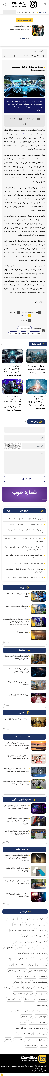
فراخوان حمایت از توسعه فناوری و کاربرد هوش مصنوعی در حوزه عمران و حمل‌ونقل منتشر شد (37, 369)
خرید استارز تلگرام (30, 976)
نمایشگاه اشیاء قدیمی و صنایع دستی (17, 718)
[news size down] (30, 124)
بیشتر (7, 642)
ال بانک (30, 1033)
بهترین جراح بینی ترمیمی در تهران (36, 1039)
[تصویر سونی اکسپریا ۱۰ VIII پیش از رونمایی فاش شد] (38, 871)
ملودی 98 (23, 1022)
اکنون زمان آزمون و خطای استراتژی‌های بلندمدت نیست (19, 28)
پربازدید (41, 510)
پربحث (7, 510)
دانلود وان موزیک (31, 1045)
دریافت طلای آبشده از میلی (38, 970)
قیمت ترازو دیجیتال (40, 959)
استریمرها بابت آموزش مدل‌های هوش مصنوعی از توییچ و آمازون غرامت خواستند (16, 808)
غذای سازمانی (7, 987)
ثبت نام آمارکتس (41, 1005)
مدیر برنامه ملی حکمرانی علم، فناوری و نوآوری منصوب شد (24, 531)
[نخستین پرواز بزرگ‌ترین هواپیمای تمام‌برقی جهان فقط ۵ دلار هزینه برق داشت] (38, 746)
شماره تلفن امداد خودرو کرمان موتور (22, 930)
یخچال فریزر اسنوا (41, 1016)
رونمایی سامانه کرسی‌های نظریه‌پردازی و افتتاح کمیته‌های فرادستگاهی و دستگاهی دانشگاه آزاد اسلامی (16, 622)
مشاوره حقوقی (42, 999)
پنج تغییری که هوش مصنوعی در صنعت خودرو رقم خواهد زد (12, 372)
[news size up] (19, 124)
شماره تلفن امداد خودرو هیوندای (36, 941)
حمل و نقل (13, 333)
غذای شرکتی (30, 987)
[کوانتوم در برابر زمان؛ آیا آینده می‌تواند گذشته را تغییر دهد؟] (38, 659)
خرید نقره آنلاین (41, 953)
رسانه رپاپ (19, 947)
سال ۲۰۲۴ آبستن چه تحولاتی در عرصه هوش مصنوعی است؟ (37, 405)
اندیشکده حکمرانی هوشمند (22, 959)
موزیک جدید (11, 919)
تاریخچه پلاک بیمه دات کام (38, 1022)
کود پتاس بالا (29, 947)
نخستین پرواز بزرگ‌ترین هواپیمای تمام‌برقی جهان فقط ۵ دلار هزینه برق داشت (17, 745)
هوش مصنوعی (35, 333)
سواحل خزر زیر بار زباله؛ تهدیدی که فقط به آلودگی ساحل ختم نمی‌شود (24, 570)
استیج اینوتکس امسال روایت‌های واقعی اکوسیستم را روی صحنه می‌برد (24, 539)
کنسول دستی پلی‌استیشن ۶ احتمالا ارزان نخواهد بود (17, 882)
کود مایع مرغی (8, 947)
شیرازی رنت (26, 982)
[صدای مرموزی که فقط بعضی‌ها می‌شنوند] (38, 685)
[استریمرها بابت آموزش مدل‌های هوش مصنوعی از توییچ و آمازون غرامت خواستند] (38, 808)
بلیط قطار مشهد (21, 1028)
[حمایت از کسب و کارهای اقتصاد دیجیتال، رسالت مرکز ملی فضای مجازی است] (38, 821)
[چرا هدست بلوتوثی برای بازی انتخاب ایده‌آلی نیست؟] (38, 897)
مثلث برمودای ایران (22, 632)
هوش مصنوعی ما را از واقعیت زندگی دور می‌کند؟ (27, 563)
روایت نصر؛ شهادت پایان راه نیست (17, 694)
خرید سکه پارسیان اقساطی (17, 970)
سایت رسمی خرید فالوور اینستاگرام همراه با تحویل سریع (28, 1010)
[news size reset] (24, 124)
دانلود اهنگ (20, 964)
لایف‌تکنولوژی (24, 134)
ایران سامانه (33, 1071)
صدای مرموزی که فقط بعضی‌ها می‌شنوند (18, 683)
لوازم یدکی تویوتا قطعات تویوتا (23, 993)
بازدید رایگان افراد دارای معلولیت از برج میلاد (12, 408)
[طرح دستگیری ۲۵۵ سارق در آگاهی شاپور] (38, 596)
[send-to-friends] (15, 56)
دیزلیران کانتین (42, 947)
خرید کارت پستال (41, 993)
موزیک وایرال (18, 941)
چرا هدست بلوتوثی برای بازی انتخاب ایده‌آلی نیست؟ (17, 895)
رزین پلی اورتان (42, 930)
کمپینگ (16, 982)
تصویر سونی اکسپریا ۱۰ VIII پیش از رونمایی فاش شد (17, 869)
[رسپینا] (24, 494)
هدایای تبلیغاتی (42, 987)
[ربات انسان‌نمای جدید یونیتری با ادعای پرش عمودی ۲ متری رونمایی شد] (38, 772)
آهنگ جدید (43, 976)
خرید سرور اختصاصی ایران (38, 1028)
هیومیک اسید (18, 924)
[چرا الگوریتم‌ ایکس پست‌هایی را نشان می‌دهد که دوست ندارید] (38, 759)
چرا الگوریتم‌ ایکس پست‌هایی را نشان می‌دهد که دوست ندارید (16, 757)
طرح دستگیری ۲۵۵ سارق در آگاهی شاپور (17, 594)
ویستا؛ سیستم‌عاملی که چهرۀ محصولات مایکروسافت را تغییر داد (24, 579)
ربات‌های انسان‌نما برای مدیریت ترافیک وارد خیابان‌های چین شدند (16, 782)
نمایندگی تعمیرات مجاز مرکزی (37, 919)
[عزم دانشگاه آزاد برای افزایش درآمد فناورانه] (38, 609)
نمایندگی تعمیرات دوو (40, 982)
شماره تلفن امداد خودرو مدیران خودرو (34, 936)
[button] (28, 38)
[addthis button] (20, 119)
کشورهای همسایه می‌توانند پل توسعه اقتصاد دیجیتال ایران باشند (17, 832)
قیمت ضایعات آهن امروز (25, 953)
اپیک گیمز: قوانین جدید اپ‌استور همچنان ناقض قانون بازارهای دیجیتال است (24, 556)
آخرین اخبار (24, 510)
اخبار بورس (43, 1045)
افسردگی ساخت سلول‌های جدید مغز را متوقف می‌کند (25, 518)
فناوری (35, 51)
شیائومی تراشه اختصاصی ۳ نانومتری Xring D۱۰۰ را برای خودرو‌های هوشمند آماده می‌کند (16, 858)
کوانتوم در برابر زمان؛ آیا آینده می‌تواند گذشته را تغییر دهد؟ (16, 657)
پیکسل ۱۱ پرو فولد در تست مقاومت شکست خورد (26, 524)
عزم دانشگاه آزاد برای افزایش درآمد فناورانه (17, 607)
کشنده (7, 959)
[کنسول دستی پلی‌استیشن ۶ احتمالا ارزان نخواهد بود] (38, 884)
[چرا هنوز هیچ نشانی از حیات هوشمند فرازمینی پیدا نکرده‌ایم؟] (38, 672)
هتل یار (19, 976)
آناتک (41, 51)
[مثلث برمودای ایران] (38, 635)
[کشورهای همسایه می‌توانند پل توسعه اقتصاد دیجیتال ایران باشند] (38, 834)
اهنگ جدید (18, 1039)
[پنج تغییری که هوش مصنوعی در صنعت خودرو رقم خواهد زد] (12, 356)
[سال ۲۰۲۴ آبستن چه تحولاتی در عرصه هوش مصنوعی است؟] (37, 386)
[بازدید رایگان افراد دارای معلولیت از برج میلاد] (12, 386)
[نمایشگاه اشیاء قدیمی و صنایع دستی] (38, 722)
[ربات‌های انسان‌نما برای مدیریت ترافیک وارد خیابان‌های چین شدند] (38, 784)
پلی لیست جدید (41, 964)
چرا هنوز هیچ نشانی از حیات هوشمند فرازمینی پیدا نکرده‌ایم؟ (17, 670)
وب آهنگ (21, 919)
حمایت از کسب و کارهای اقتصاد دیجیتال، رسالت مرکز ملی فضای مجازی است (18, 821)
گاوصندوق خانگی (26, 1016)
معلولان (23, 333)
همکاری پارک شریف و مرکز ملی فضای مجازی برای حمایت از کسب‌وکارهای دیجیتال (24, 548)
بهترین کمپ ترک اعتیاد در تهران (36, 924)
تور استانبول (19, 987)
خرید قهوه (8, 1039)
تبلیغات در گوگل (29, 999)
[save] (10, 56)
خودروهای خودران (24, 328)
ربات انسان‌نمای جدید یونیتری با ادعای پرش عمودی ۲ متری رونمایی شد (16, 769)
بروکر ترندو (29, 964)
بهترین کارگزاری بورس (14, 999)
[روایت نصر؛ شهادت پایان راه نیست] (38, 698)
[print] (5, 56)
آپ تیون (10, 964)
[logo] (24, 4)
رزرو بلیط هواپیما (41, 1033)
